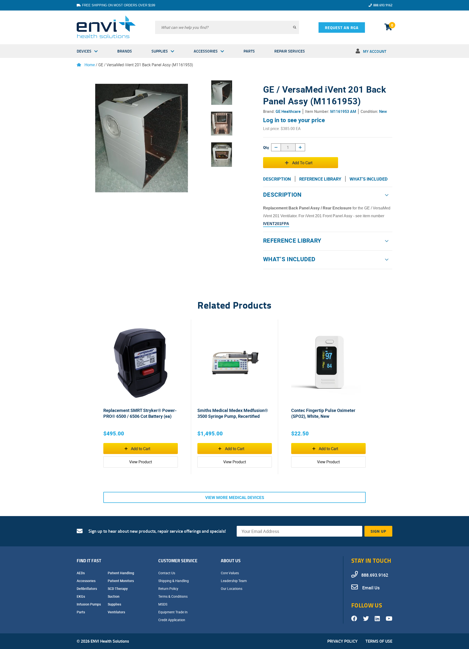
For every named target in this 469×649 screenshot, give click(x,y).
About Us (231, 560)
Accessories (206, 51)
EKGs (81, 596)
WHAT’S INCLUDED (369, 179)
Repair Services (289, 51)
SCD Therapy (118, 588)
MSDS (163, 604)
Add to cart (302, 162)
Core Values (230, 573)
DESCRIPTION (277, 179)
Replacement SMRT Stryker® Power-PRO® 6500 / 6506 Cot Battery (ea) (140, 413)
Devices (84, 51)
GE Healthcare (288, 111)
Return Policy (168, 588)
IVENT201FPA (276, 224)
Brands (124, 51)
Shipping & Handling (174, 580)
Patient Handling (121, 573)
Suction (114, 596)
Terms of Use (378, 641)
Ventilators (117, 612)
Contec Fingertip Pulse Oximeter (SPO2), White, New (323, 413)
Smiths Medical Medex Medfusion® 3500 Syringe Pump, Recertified (232, 413)
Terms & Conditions (173, 596)
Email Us (370, 588)
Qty (266, 147)
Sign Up (378, 531)
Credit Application (172, 619)
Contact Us (167, 573)
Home (90, 64)
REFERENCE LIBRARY (320, 179)
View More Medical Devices (234, 497)
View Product (140, 462)
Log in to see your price (294, 120)
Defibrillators (87, 588)
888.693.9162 (382, 5)
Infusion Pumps (89, 604)
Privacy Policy (342, 641)
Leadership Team (234, 580)
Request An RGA (342, 27)
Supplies (159, 51)
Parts (249, 51)
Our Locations (232, 588)
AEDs (81, 573)
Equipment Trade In (173, 612)
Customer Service (177, 560)
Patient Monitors (121, 580)
